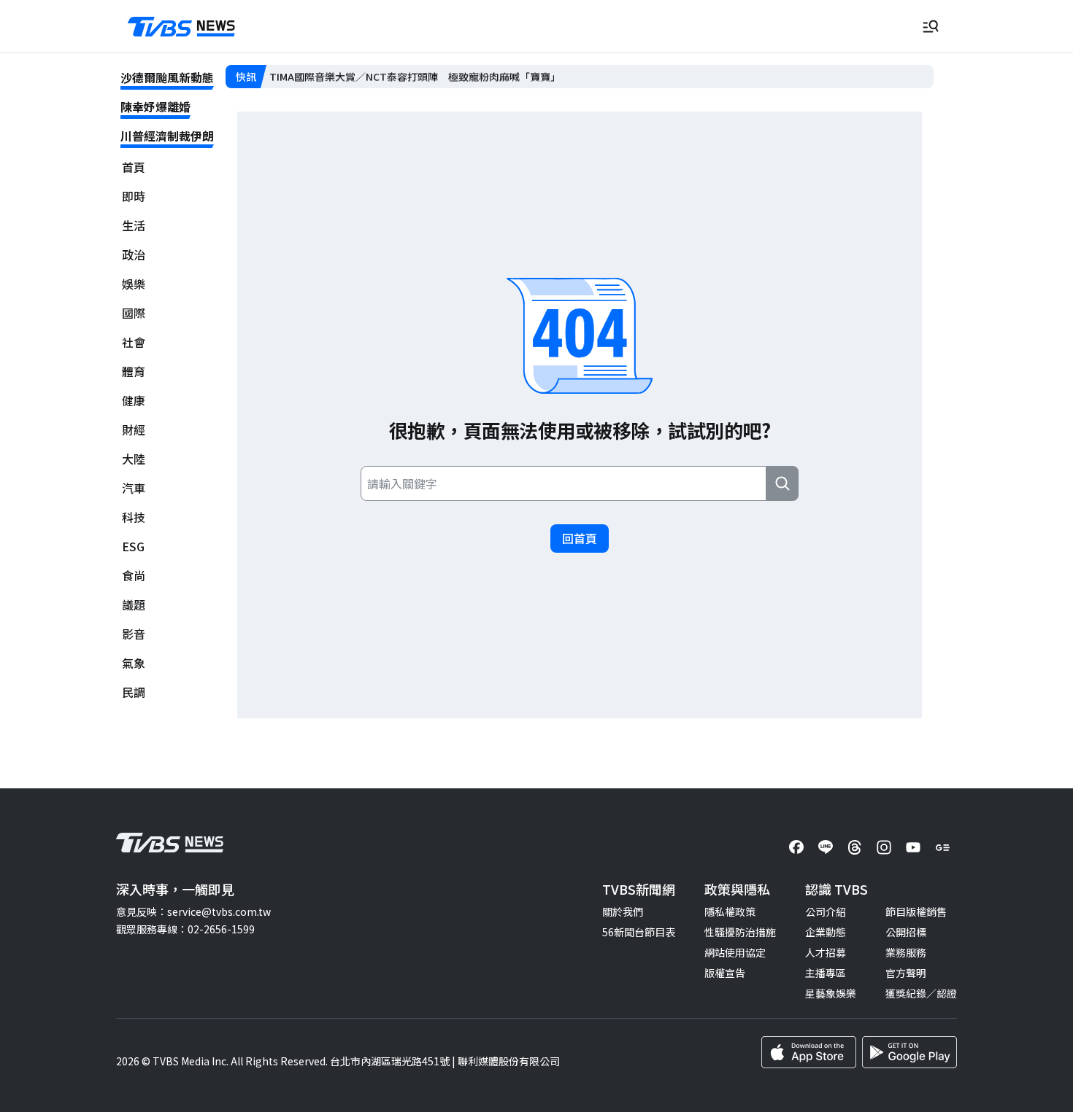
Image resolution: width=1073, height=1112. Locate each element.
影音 (133, 634)
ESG (133, 546)
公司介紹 (825, 911)
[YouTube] (913, 847)
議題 (133, 604)
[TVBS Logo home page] (182, 27)
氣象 (133, 663)
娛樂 (133, 284)
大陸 (133, 459)
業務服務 (905, 952)
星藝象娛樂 (830, 993)
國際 (133, 313)
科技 (133, 517)
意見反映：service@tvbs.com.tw (193, 911)
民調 (133, 692)
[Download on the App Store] (808, 1052)
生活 (133, 225)
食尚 (133, 575)
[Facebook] (796, 847)
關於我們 (622, 911)
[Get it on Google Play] (909, 1052)
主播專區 (825, 972)
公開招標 (905, 932)
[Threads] (854, 847)
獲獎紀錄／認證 (921, 993)
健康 (133, 400)
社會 (133, 342)
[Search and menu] (930, 26)
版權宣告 (724, 972)
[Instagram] (884, 847)
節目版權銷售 (916, 911)
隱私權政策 (729, 911)
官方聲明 (905, 972)
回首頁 (579, 538)
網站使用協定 (735, 952)
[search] (782, 483)
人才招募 (825, 952)
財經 (133, 429)
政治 (133, 254)
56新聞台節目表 (638, 932)
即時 (133, 196)
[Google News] (942, 847)
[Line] (825, 847)
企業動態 (825, 932)
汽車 (133, 488)
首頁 (133, 167)
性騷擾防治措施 (740, 932)
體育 (133, 371)
